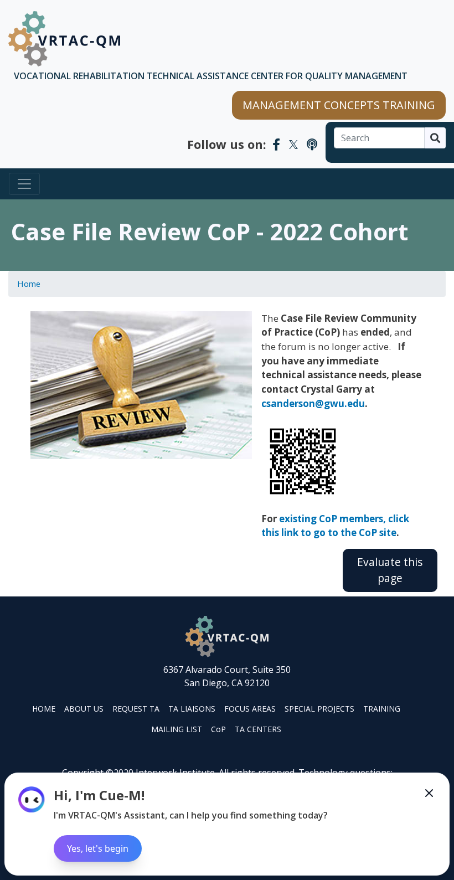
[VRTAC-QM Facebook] (276, 144)
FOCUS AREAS (250, 708)
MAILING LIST (176, 729)
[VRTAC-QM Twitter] (293, 144)
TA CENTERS (258, 729)
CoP (218, 729)
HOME (43, 708)
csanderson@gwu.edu (313, 403)
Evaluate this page (389, 569)
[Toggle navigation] (24, 184)
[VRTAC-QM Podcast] (312, 144)
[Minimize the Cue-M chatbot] (429, 793)
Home (28, 283)
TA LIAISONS (191, 708)
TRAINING (381, 708)
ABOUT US (84, 708)
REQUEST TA (135, 708)
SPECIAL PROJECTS (319, 708)
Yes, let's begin (97, 848)
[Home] (64, 38)
